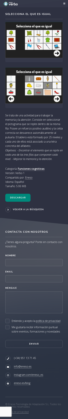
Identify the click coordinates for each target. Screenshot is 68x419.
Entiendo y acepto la (36, 321)
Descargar (18, 197)
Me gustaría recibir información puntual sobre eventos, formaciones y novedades (36, 329)
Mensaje (11, 288)
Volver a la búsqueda (28, 209)
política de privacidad (48, 321)
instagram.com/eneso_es (28, 375)
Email (9, 271)
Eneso (29, 177)
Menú (64, 3)
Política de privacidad (17, 411)
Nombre (10, 255)
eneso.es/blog (22, 383)
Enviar (34, 343)
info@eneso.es (23, 366)
